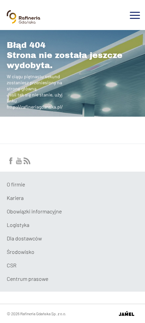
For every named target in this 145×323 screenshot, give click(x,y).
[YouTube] (19, 162)
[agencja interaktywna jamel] (126, 313)
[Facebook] (11, 162)
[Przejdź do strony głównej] (23, 21)
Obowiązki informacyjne (34, 211)
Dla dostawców (24, 238)
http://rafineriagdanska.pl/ (35, 107)
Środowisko (20, 251)
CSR (12, 265)
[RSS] (27, 162)
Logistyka (18, 225)
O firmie (16, 184)
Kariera (15, 198)
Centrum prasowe (27, 278)
